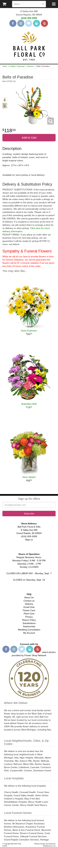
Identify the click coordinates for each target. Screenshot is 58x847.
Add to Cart (29, 137)
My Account (29, 633)
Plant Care (29, 613)
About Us (29, 597)
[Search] (43, 4)
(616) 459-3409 (29, 18)
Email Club (29, 607)
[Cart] (4, 5)
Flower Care (29, 610)
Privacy (29, 616)
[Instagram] (20, 23)
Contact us (29, 600)
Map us (29, 539)
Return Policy (29, 620)
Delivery (29, 604)
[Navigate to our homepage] (29, 45)
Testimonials (29, 626)
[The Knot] (28, 23)
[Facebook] (12, 23)
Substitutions (29, 623)
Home (4, 66)
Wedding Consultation (29, 629)
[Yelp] (44, 23)
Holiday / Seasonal (17, 66)
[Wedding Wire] (36, 23)
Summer (30, 66)
